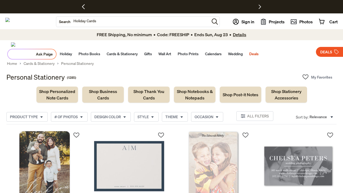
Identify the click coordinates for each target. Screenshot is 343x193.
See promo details (214, 6)
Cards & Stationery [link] (39, 63)
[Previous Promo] (85, 6)
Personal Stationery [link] (77, 63)
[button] (214, 21)
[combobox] (133, 22)
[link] (57, 95)
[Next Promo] (260, 7)
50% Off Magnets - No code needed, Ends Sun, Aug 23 (156, 6)
